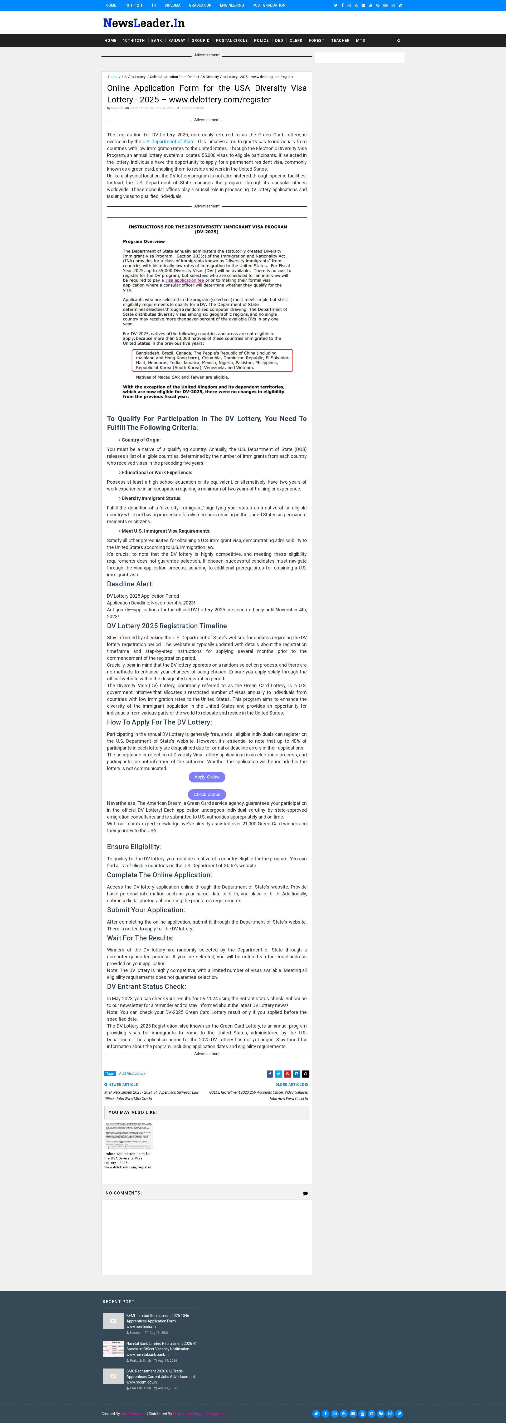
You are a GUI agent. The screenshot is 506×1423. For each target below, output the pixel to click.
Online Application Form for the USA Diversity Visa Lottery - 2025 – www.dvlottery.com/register (127, 1160)
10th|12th (134, 5)
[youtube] (371, 5)
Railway (176, 40)
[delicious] (400, 5)
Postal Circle (232, 40)
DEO (279, 40)
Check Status (207, 794)
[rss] (356, 5)
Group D (201, 40)
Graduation (200, 5)
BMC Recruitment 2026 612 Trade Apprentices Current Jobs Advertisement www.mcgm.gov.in (160, 1376)
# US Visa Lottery (132, 1073)
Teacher (340, 40)
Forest (317, 40)
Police (261, 40)
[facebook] (342, 5)
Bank (156, 40)
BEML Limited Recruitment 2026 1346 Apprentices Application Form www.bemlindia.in (157, 1321)
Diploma (173, 5)
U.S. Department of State (169, 141)
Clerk (296, 40)
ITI (154, 5)
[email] (363, 5)
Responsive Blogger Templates (199, 1414)
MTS (360, 40)
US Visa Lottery (133, 77)
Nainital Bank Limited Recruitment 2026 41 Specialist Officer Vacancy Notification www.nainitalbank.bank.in (161, 1349)
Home (111, 5)
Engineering (232, 5)
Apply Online (207, 777)
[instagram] (349, 5)
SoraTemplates (134, 1414)
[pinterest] (378, 5)
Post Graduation (268, 5)
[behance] (385, 5)
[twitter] (336, 5)
